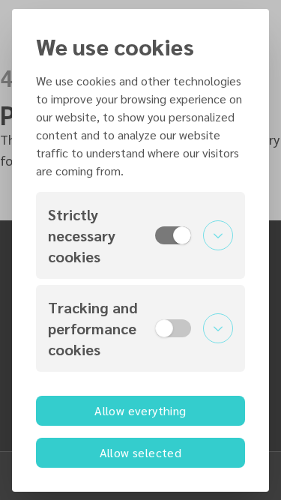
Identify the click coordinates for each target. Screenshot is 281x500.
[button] (140, 235)
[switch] (173, 235)
